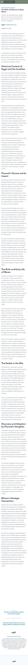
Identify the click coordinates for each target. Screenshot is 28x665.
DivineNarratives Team (10, 24)
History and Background (8, 7)
